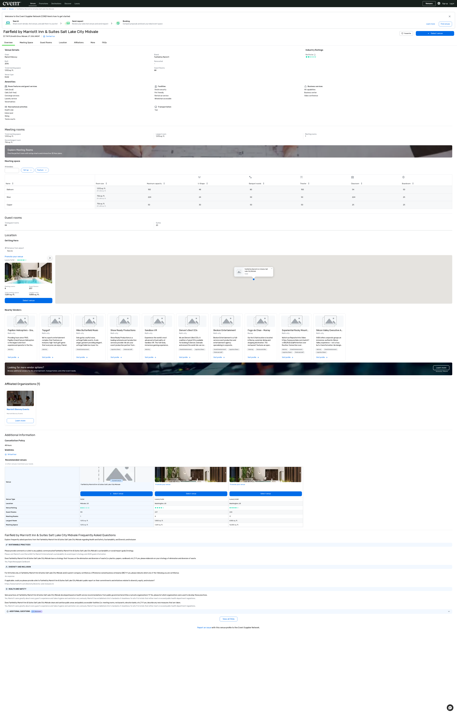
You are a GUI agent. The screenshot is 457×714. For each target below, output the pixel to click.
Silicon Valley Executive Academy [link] (329, 330)
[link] (21, 321)
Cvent (4, 9)
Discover (68, 4)
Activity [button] (10, 349)
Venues (33, 3)
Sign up (445, 4)
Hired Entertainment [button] (83, 349)
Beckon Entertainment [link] (224, 330)
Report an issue (204, 627)
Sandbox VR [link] (151, 330)
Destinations (56, 4)
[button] (16, 169)
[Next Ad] (50, 258)
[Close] (449, 16)
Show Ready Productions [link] (123, 330)
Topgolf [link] (46, 330)
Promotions (43, 4)
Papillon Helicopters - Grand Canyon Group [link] (21, 330)
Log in (452, 4)
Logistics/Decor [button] (115, 349)
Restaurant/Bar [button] (261, 349)
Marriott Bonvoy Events (18, 409)
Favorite (407, 33)
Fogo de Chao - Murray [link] (259, 330)
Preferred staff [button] (128, 349)
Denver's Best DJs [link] (188, 330)
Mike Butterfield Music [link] (87, 330)
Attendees (9, 167)
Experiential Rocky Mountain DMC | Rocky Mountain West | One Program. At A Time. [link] (295, 330)
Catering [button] (250, 349)
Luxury (77, 4)
